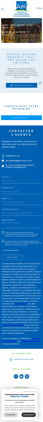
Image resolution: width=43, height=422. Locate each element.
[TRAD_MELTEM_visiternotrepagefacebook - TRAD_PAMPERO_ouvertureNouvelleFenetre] (16, 376)
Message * (9, 220)
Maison (5, 27)
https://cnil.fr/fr (21, 304)
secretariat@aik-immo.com (19, 161)
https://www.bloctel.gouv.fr (13, 325)
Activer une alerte (23, 85)
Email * (7, 198)
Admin (37, 416)
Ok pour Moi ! (28, 415)
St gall (30, 25)
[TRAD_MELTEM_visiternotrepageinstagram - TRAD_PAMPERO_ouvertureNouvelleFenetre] (27, 376)
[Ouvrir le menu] (40, 9)
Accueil (5, 25)
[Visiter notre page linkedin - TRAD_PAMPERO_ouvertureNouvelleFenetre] (21, 376)
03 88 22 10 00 (12, 156)
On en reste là (28, 391)
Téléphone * (11, 209)
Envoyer (12, 257)
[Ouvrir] (2, 9)
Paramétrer (10, 415)
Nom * (6, 177)
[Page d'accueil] (21, 9)
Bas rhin (21, 25)
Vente (13, 25)
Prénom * (8, 188)
